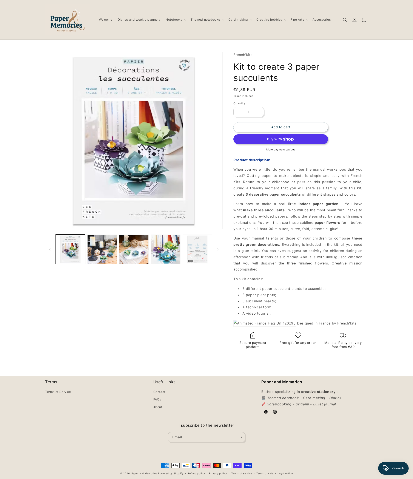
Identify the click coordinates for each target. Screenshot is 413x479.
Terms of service (241, 473)
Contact (159, 392)
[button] (175, 19)
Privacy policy (218, 473)
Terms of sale (264, 473)
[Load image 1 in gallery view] (70, 249)
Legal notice (285, 473)
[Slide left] (50, 249)
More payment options (280, 149)
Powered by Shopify (170, 473)
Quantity (239, 103)
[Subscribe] (240, 437)
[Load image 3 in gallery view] (134, 249)
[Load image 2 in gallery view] (102, 249)
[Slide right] (218, 249)
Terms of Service (58, 392)
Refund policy (196, 473)
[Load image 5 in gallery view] (197, 249)
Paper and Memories (144, 473)
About (157, 407)
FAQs (157, 399)
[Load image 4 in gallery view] (165, 249)
